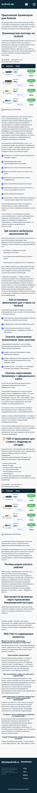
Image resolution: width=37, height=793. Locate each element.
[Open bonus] (26, 4)
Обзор (31, 75)
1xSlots (25, 778)
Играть (31, 71)
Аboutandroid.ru (10, 762)
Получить (19, 75)
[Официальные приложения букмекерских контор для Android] (7, 4)
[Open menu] (34, 4)
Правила (31, 73)
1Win (24, 772)
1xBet (25, 768)
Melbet (25, 775)
